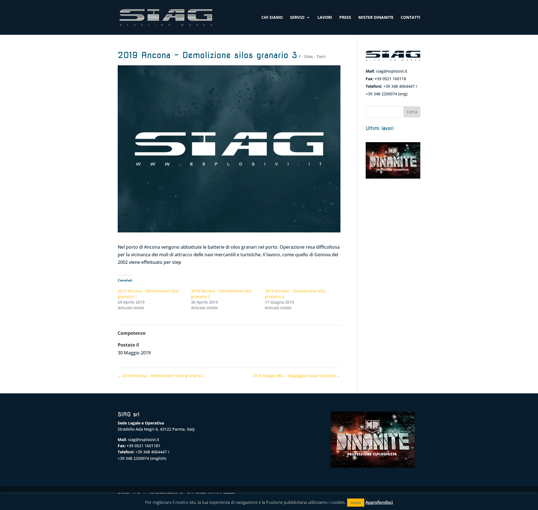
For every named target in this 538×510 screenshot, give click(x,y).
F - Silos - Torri (312, 56)
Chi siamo (272, 17)
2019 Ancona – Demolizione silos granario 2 (161, 375)
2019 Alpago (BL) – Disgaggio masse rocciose (296, 375)
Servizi (297, 17)
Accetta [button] (356, 502)
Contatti (410, 17)
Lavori (324, 17)
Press (345, 17)
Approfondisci (379, 502)
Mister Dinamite (375, 17)
